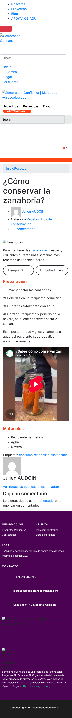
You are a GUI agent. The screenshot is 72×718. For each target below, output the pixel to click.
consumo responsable (35, 455)
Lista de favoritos (45, 534)
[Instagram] (24, 637)
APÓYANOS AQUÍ (24, 18)
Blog (14, 14)
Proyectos (19, 9)
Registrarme (51, 529)
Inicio (6, 67)
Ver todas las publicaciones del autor (31, 487)
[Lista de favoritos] (39, 135)
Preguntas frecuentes (14, 529)
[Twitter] (41, 637)
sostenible (60, 455)
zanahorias (39, 250)
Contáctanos (9, 534)
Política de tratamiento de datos (46, 550)
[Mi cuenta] (34, 132)
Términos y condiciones (15, 550)
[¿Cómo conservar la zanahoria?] (4, 237)
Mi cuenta (10, 82)
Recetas (20, 168)
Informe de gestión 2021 (15, 555)
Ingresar (40, 529)
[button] (62, 148)
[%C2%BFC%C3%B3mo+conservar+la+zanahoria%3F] (6, 237)
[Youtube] (58, 637)
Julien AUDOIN (33, 211)
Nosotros (18, 4)
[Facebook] (7, 637)
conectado (46, 501)
